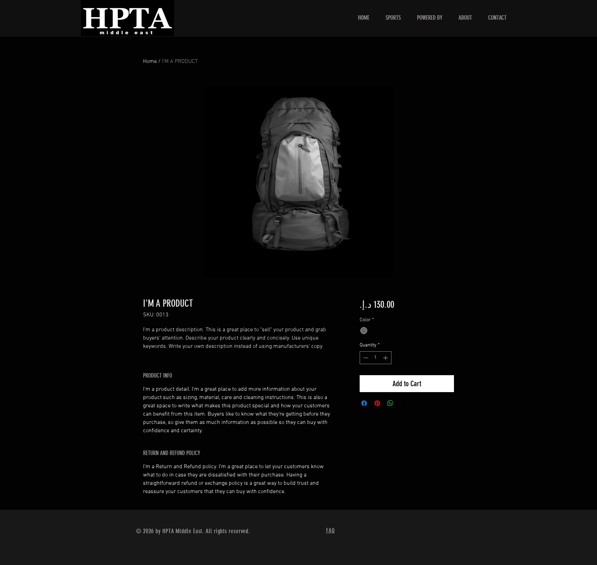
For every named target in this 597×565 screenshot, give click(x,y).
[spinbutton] (375, 358)
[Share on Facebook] (364, 403)
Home (150, 61)
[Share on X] (403, 403)
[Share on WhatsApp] (390, 403)
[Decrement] (365, 358)
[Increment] (386, 358)
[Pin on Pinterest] (377, 403)
